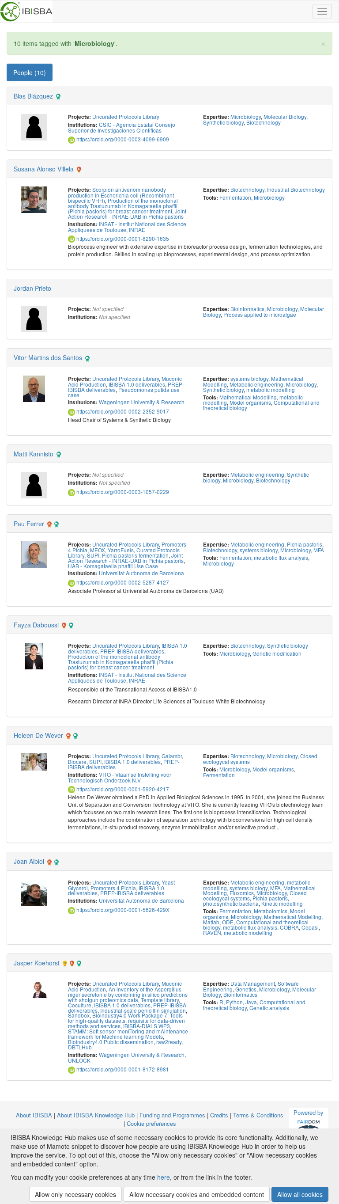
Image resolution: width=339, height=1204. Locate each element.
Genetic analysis (269, 1007)
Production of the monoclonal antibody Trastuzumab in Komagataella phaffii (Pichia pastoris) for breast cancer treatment (123, 206)
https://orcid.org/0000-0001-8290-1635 (122, 238)
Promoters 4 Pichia (113, 888)
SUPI (93, 555)
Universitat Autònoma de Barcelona (141, 573)
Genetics (245, 989)
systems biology (249, 378)
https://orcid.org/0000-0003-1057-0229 (122, 491)
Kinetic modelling (282, 903)
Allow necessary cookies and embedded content (196, 1194)
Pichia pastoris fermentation (135, 555)
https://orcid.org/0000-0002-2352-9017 (122, 411)
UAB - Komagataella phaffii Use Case (113, 566)
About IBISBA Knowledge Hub (96, 1115)
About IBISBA (34, 1115)
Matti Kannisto (33, 453)
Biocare (77, 761)
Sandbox (79, 1015)
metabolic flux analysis (281, 557)
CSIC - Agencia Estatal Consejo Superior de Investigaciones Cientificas (121, 127)
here (163, 1177)
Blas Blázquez (33, 95)
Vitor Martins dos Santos (48, 357)
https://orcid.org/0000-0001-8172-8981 (122, 1069)
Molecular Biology (285, 116)
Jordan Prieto (32, 288)
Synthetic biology (223, 122)
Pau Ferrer (29, 523)
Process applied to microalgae (259, 314)
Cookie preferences (151, 1123)
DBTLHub (80, 1047)
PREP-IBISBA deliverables (132, 651)
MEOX (97, 550)
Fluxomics (242, 892)
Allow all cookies (300, 1194)
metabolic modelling (270, 389)
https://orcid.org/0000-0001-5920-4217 (122, 789)
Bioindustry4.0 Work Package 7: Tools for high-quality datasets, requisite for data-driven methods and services (126, 1020)
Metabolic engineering (256, 384)
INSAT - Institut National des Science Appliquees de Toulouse (127, 226)
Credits (219, 1115)
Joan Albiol (29, 861)
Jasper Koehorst (37, 962)
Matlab (211, 922)
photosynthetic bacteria (231, 903)
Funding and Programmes (172, 1115)
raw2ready (168, 1041)
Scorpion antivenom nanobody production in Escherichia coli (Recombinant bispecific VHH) (121, 195)
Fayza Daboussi (36, 624)
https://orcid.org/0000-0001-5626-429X (122, 909)
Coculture (79, 1005)
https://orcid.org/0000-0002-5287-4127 (122, 582)
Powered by (309, 1112)
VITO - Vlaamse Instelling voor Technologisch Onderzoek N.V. (119, 777)
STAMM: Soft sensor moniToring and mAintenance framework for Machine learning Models (128, 1033)
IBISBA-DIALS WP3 (146, 1025)
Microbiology (245, 116)
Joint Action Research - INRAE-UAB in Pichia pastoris (127, 213)
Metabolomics (270, 911)
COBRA (289, 927)
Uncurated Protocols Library (125, 116)
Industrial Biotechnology (296, 189)
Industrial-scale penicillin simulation (143, 1010)
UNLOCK (79, 1060)
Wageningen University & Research (142, 402)
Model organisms (250, 402)
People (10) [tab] (29, 72)
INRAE (137, 229)
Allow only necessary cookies (75, 1194)
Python (234, 1002)
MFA (318, 550)
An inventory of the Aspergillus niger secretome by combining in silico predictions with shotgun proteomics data (128, 994)
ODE (228, 922)
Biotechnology (263, 122)
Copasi (310, 927)
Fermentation (235, 197)
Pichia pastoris (304, 544)
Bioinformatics (247, 308)
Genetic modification (276, 653)
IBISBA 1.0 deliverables (137, 384)
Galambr (172, 756)
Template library (160, 999)
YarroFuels (121, 550)
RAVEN (212, 932)
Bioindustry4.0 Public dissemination (111, 1041)
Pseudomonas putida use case (124, 392)
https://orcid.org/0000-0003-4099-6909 (122, 139)
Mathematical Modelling (248, 397)
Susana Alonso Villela (44, 168)
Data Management (252, 983)
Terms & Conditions (258, 1115)
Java (251, 1002)
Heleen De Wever (38, 735)
